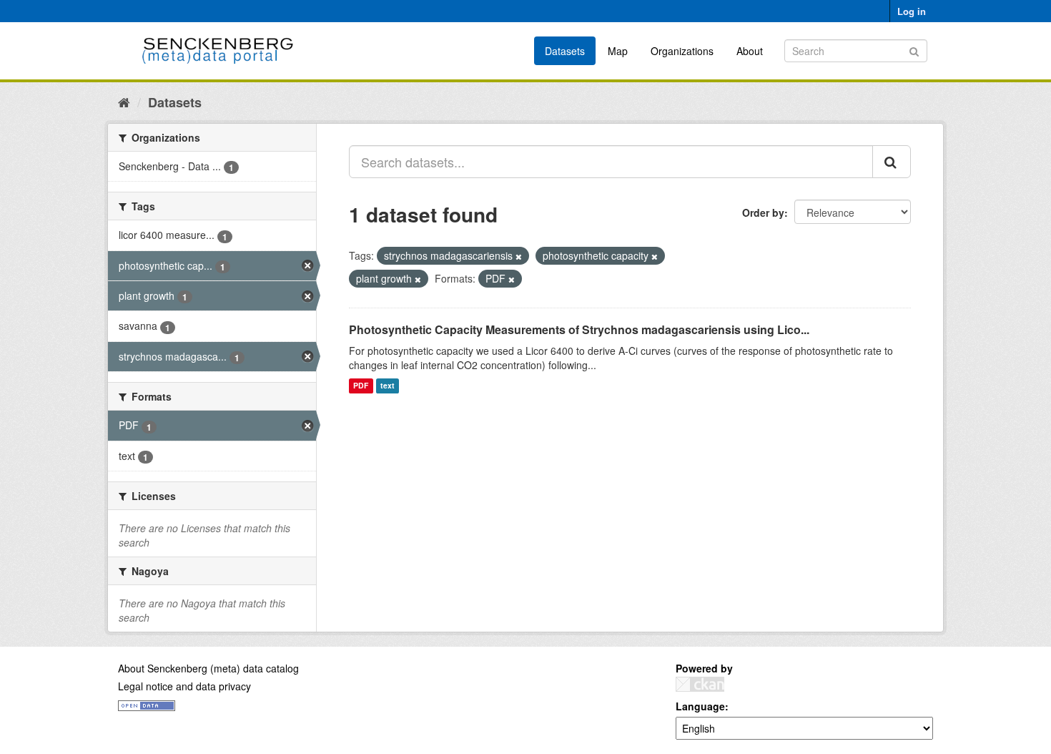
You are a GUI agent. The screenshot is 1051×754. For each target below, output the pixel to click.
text (387, 386)
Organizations (682, 51)
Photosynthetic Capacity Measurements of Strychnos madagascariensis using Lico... (579, 329)
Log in (911, 11)
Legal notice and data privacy (184, 686)
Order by (763, 212)
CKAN (700, 684)
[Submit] (914, 50)
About (749, 51)
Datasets (565, 51)
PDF (360, 386)
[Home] (124, 101)
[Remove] (518, 256)
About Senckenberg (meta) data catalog (208, 668)
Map (618, 51)
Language (700, 706)
